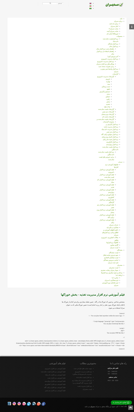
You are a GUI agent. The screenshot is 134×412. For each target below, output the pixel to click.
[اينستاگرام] (19, 403)
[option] (90, 3)
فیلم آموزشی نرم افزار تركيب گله (54, 387)
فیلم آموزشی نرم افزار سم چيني (55, 390)
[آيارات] (24, 403)
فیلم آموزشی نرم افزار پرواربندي (55, 381)
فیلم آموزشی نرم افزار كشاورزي (55, 384)
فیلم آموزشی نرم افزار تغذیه (56, 378)
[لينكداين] (9, 403)
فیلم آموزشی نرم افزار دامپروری (55, 368)
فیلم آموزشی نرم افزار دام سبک (55, 375)
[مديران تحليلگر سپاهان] (116, 4)
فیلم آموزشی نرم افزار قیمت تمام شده (53, 371)
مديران (92, 406)
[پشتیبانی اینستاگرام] (14, 403)
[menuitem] (121, 18)
